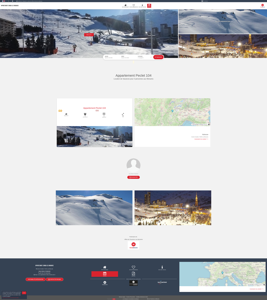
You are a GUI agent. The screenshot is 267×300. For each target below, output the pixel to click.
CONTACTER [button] (134, 177)
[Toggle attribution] (209, 124)
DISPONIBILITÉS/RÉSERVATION (35, 279)
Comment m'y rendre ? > (201, 139)
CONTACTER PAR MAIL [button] (55, 279)
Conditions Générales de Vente (142, 296)
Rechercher (159, 57)
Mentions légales (122, 296)
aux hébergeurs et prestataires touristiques (131, 298)
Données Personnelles (130, 296)
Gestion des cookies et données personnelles (11, 297)
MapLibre (206, 124)
